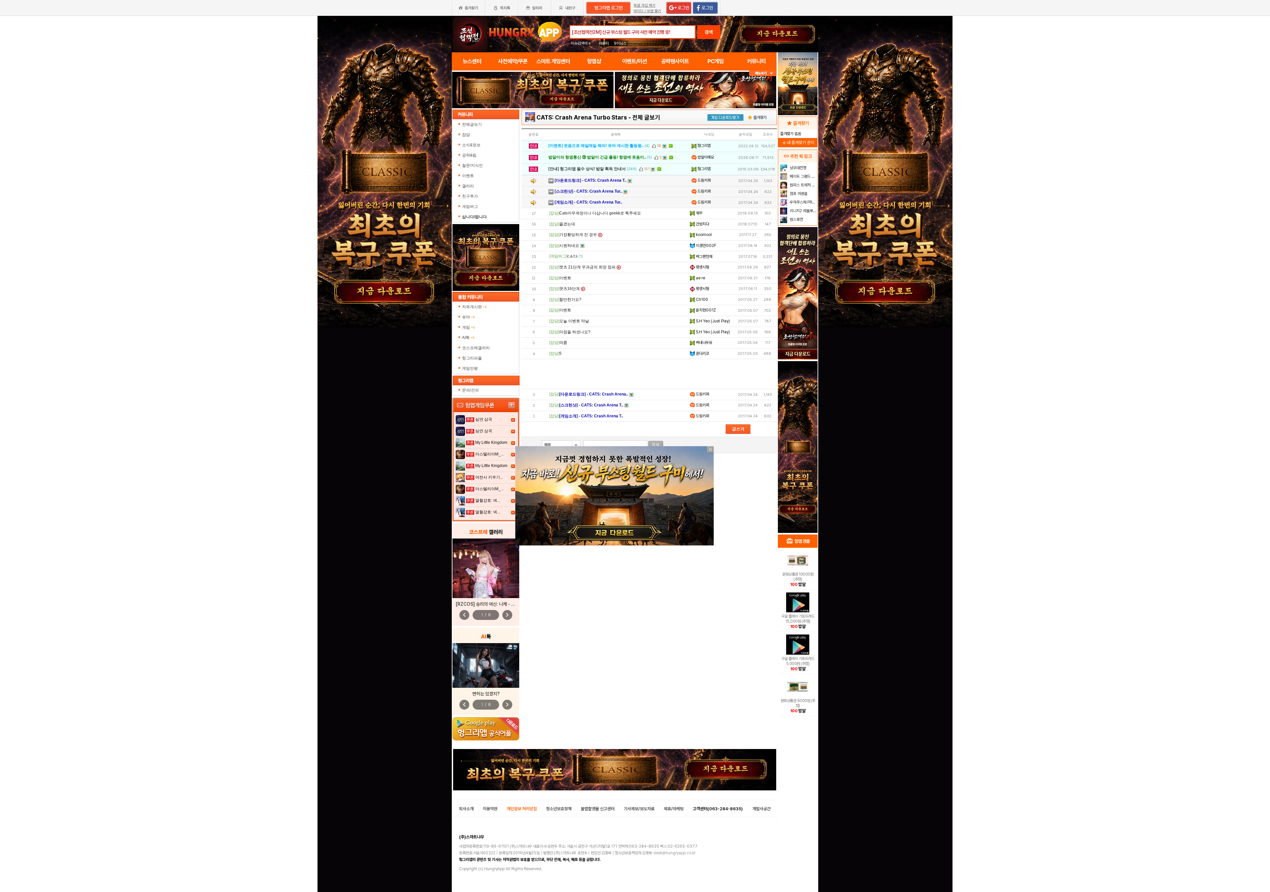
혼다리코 (702, 353)
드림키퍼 (704, 180)
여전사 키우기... (489, 477)
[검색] (655, 445)
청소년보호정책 (559, 808)
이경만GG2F (705, 245)
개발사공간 (761, 808)
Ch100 (701, 299)
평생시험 (702, 267)
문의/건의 (470, 390)
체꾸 (698, 213)
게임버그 (470, 206)
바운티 (604, 43)
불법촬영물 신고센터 (597, 808)
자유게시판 (474, 307)
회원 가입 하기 (645, 5)
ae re (700, 278)
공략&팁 (469, 155)
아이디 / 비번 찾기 (647, 11)
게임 (468, 327)
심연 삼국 (483, 419)
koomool (703, 234)
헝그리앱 (704, 145)
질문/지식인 (472, 165)
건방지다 (702, 224)
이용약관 (490, 808)
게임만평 (470, 368)
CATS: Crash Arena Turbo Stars (581, 117)
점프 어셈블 (798, 193)
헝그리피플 (472, 358)
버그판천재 (703, 256)
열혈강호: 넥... (487, 500)
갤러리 (468, 186)
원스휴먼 (796, 219)
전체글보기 (472, 124)
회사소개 (466, 808)
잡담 (466, 134)
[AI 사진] (485, 665)
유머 (468, 317)
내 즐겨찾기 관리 (797, 142)
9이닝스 (620, 43)
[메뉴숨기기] (763, 73)
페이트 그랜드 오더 (803, 176)
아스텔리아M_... (489, 454)
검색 (709, 32)
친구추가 (470, 196)
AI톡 (468, 337)
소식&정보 (471, 145)
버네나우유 (703, 342)
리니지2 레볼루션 (802, 211)
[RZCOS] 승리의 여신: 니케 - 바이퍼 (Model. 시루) (504, 604)
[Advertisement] (649, 374)
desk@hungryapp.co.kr (674, 853)
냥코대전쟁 (797, 167)
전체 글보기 (646, 117)
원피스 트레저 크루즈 (803, 185)
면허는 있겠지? (486, 693)
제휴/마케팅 (674, 808)
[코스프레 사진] (485, 568)
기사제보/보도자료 (639, 808)
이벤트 (468, 175)
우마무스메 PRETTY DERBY (803, 202)
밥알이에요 (705, 157)
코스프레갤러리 (476, 348)
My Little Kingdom (491, 442)
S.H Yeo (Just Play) (712, 321)
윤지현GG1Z (705, 310)
